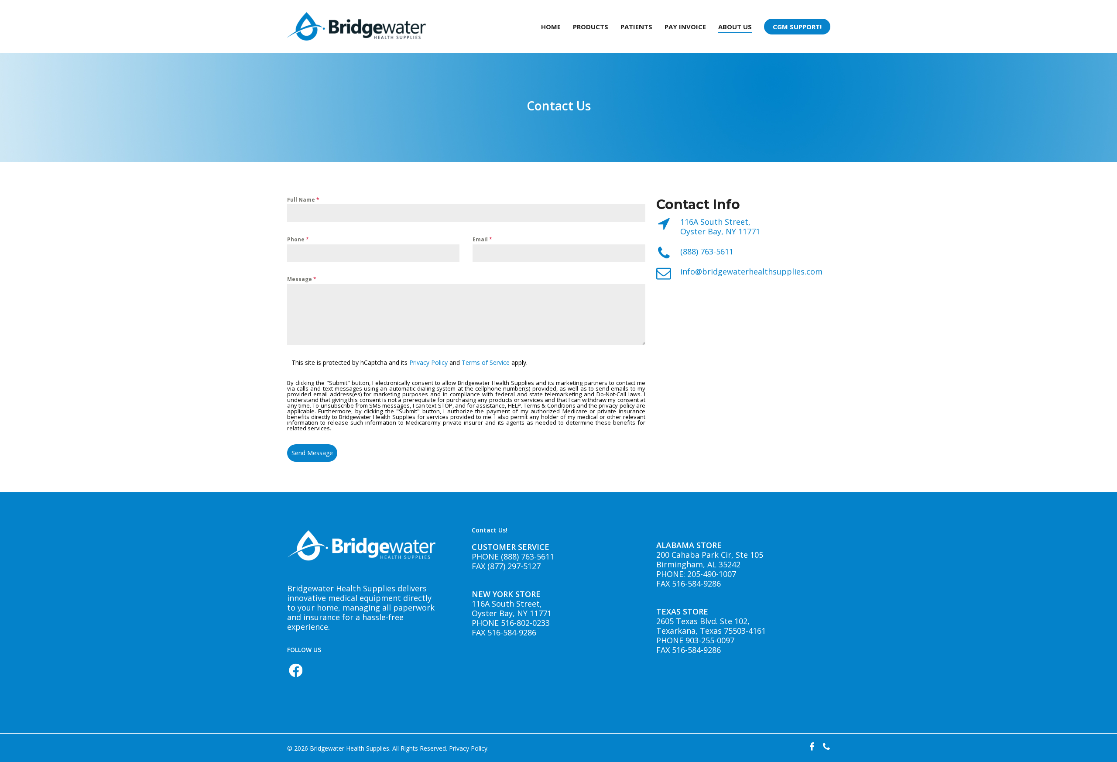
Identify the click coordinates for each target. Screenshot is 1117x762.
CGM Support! (797, 26)
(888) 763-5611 (706, 251)
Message (301, 279)
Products (590, 26)
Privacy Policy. (469, 748)
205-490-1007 (711, 574)
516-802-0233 (524, 623)
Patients (636, 26)
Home (551, 26)
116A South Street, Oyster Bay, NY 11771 (720, 226)
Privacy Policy (428, 362)
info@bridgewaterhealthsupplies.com (751, 271)
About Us (735, 26)
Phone (298, 239)
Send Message (312, 453)
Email (482, 239)
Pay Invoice (685, 26)
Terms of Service (486, 362)
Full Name (303, 199)
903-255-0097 (709, 640)
